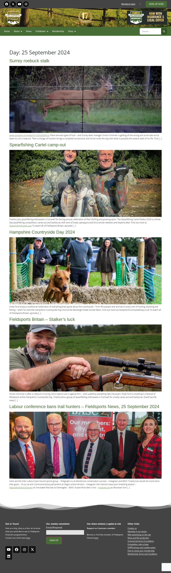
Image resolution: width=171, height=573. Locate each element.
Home (7, 31)
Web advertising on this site (139, 535)
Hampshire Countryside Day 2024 (42, 232)
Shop (70, 31)
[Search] (164, 31)
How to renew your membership (141, 551)
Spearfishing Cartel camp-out (37, 144)
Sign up (54, 540)
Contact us (132, 528)
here (28, 538)
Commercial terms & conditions (141, 541)
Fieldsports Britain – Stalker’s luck (42, 319)
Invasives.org (104, 487)
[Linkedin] (8, 556)
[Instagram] (26, 4)
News (29, 31)
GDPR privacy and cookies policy (142, 547)
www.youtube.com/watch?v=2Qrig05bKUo (29, 135)
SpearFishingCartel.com (20, 225)
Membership (58, 31)
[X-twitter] (13, 4)
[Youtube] (19, 4)
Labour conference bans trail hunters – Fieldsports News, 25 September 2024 (84, 406)
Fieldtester (41, 31)
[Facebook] (6, 4)
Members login (128, 4)
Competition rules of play (138, 544)
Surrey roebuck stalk (29, 60)
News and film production (138, 538)
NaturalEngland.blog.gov (20, 487)
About (16, 31)
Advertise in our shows (137, 531)
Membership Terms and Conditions (142, 554)
